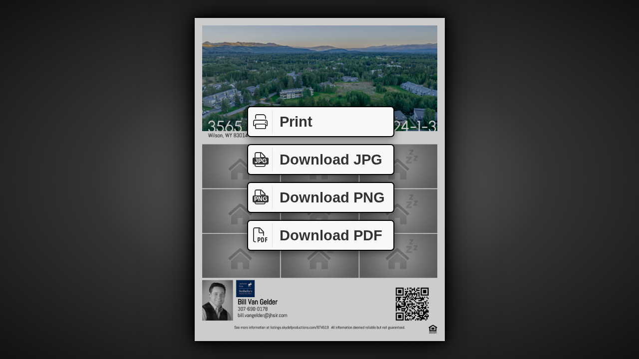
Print (296, 122)
